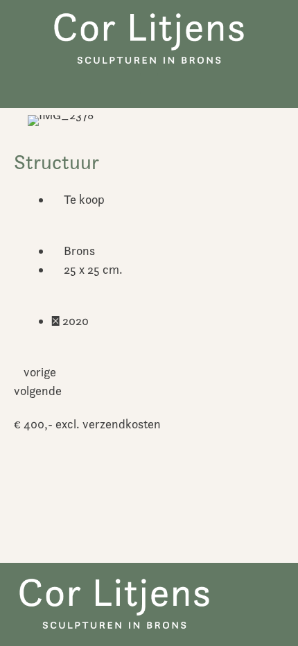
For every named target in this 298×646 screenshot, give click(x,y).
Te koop (84, 199)
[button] (149, 83)
